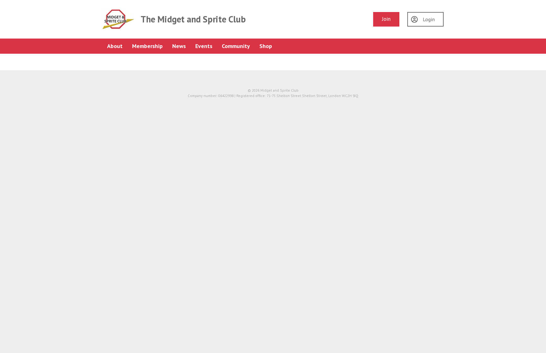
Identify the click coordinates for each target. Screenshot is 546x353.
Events (203, 46)
